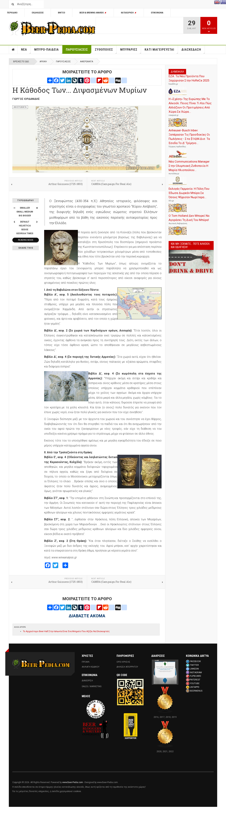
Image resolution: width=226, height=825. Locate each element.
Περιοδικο (12, 12)
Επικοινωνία (157, 12)
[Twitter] (62, 80)
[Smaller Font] (14, 208)
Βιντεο (61, 12)
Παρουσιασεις (77, 49)
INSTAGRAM (196, 672)
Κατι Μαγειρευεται (159, 49)
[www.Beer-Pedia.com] (52, 28)
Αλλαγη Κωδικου (90, 667)
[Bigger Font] (37, 208)
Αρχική (43, 61)
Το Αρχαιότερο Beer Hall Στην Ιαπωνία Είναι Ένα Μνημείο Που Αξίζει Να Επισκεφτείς (66, 631)
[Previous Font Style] (14, 222)
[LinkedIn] (68, 80)
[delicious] (112, 80)
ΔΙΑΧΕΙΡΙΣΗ (87, 680)
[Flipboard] (99, 80)
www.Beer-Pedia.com (72, 782)
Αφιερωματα (86, 61)
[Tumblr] (81, 80)
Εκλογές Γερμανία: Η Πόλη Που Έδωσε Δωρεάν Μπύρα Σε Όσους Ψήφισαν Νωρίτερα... (189, 193)
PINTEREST (194, 679)
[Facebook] (56, 80)
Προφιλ (86, 662)
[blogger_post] (93, 80)
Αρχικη (13, 49)
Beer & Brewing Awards (91, 12)
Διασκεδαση (191, 49)
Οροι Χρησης (123, 662)
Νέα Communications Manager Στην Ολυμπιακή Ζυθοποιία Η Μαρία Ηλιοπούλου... (189, 166)
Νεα (24, 49)
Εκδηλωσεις (38, 12)
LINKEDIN (194, 669)
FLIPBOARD (195, 676)
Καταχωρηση (127, 12)
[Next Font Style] (37, 222)
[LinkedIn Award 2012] (165, 672)
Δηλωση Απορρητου (127, 667)
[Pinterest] (87, 80)
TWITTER (194, 665)
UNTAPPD (194, 687)
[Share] (50, 80)
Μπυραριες (128, 49)
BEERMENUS (196, 691)
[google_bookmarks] (124, 80)
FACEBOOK (195, 661)
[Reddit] (105, 80)
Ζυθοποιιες (104, 49)
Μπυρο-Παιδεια (46, 49)
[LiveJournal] (75, 80)
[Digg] (118, 80)
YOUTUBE (195, 683)
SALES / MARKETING (92, 686)
